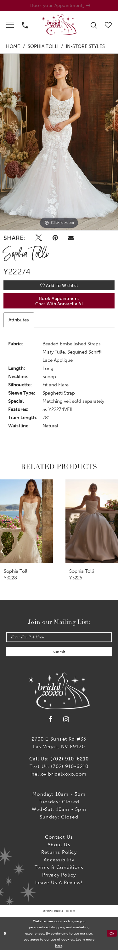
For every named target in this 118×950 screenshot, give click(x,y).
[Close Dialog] (5, 933)
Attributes (18, 320)
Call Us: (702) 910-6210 (59, 759)
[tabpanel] (59, 142)
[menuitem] (10, 24)
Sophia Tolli (43, 46)
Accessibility (59, 860)
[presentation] (26, 521)
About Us (59, 844)
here (58, 945)
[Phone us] (25, 24)
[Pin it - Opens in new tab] (55, 237)
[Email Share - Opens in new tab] (71, 238)
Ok (112, 933)
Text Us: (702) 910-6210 (59, 766)
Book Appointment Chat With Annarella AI (59, 301)
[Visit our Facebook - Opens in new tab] (50, 719)
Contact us (59, 837)
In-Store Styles (85, 46)
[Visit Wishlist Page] (108, 24)
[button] (10, 24)
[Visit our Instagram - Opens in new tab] (66, 719)
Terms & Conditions (59, 867)
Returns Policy (59, 852)
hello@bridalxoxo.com (59, 774)
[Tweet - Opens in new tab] (38, 237)
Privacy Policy (59, 875)
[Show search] (94, 24)
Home (13, 46)
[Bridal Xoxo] (59, 24)
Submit (59, 652)
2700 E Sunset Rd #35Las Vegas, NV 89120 (59, 742)
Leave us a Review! (59, 882)
